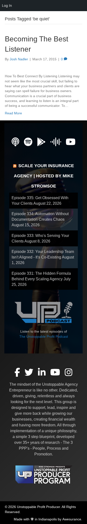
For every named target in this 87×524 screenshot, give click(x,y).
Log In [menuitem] (7, 5)
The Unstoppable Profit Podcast (43, 336)
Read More (13, 113)
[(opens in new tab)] (43, 312)
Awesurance (71, 519)
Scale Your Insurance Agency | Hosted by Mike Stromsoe (44, 175)
